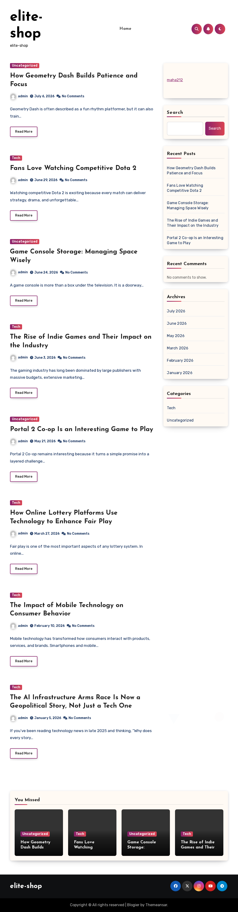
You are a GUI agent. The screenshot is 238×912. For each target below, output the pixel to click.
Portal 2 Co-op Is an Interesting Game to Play (81, 429)
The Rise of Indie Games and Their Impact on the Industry (192, 223)
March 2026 (177, 348)
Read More (23, 132)
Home (125, 29)
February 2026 (180, 360)
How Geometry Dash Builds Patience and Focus (191, 170)
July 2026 (176, 311)
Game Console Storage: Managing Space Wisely (187, 205)
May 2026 (176, 336)
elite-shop (26, 886)
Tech (16, 158)
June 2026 (177, 323)
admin (23, 96)
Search (175, 112)
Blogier (133, 905)
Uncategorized (24, 66)
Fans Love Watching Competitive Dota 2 (73, 168)
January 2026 (179, 373)
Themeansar (156, 905)
